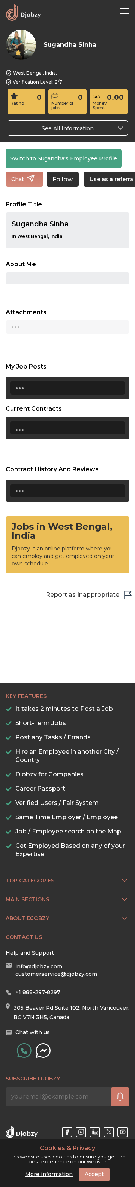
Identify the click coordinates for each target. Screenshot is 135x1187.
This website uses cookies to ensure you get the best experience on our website (68, 1154)
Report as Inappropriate (82, 594)
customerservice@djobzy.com (56, 974)
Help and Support (30, 952)
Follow (62, 179)
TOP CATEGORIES (30, 880)
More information (49, 1174)
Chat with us (32, 1032)
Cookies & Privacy (67, 1148)
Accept (94, 1174)
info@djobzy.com (38, 966)
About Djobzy (27, 918)
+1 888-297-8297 (37, 992)
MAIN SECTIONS (27, 899)
